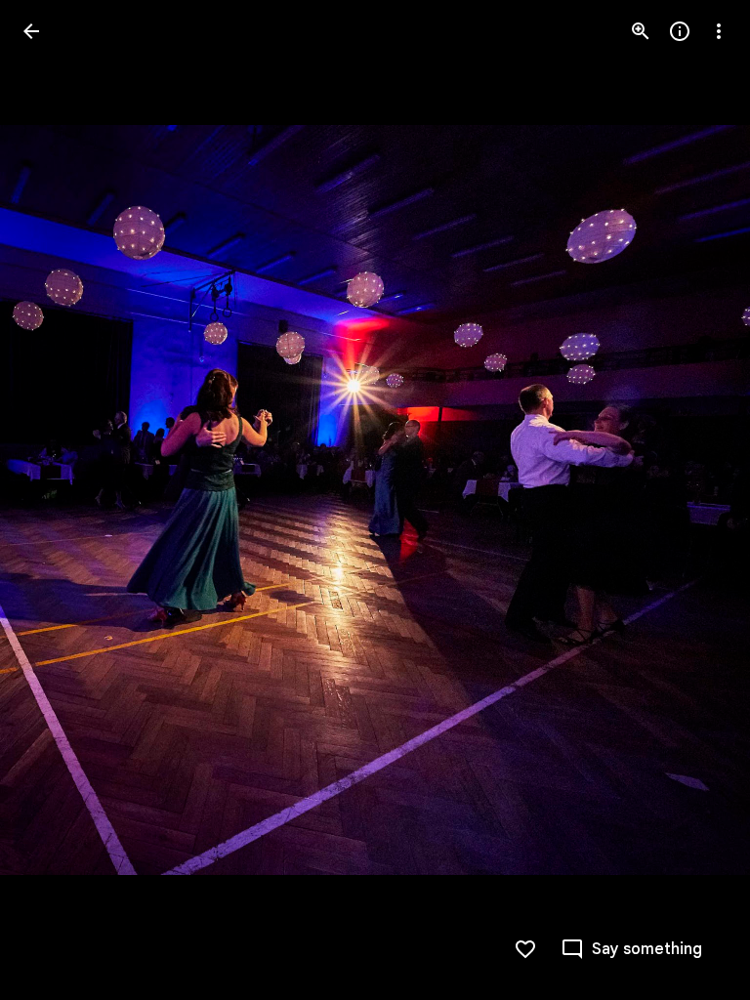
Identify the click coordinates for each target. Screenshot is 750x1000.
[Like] (525, 949)
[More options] (718, 31)
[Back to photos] (31, 31)
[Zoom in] (640, 31)
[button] (54, 500)
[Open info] (679, 31)
